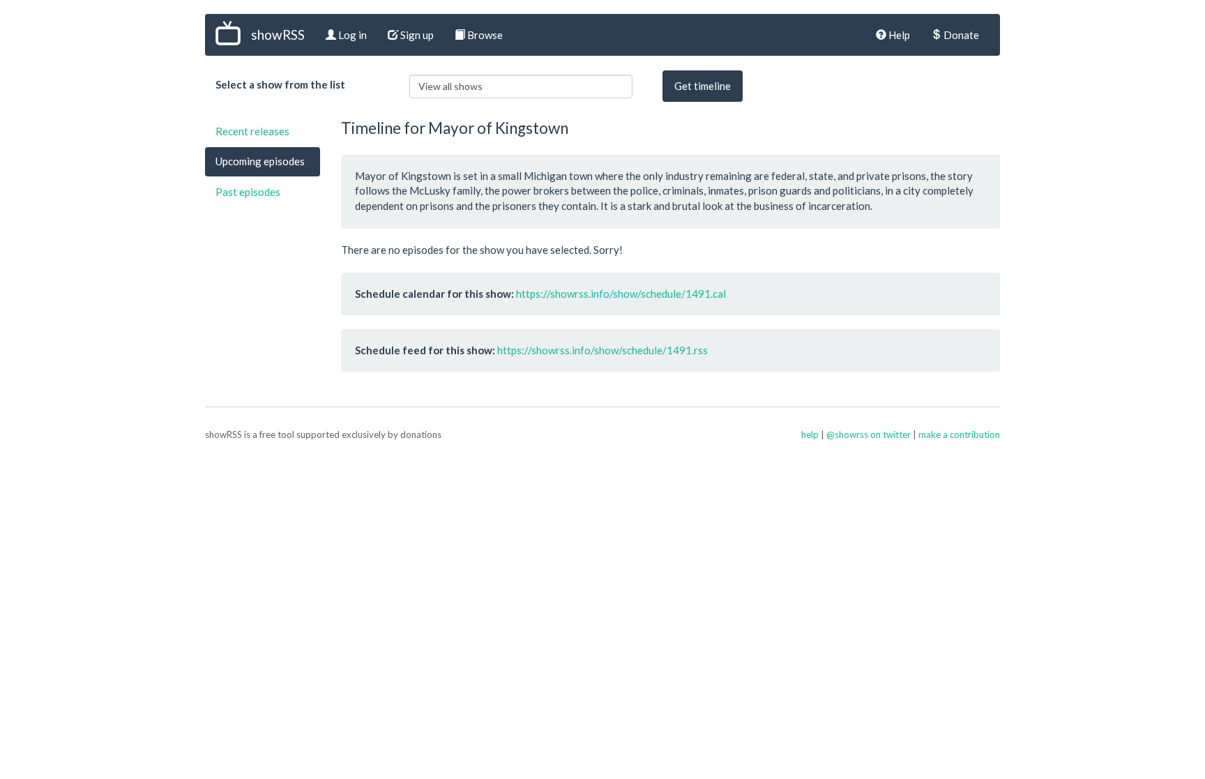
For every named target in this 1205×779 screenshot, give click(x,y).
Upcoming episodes (260, 161)
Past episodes (247, 192)
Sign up (416, 35)
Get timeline (702, 86)
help (810, 434)
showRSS (278, 35)
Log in (351, 35)
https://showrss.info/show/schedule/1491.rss (602, 350)
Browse (484, 35)
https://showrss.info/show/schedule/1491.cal (621, 293)
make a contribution (959, 434)
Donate (960, 35)
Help (898, 35)
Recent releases (252, 131)
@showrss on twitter (868, 434)
